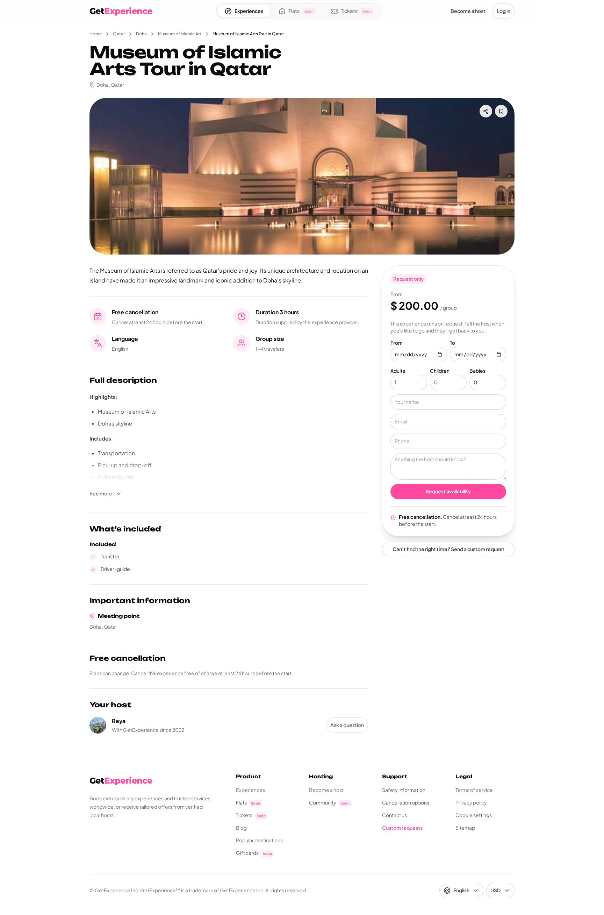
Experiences (250, 790)
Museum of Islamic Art (179, 33)
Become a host (326, 790)
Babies (477, 370)
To (452, 342)
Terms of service (474, 790)
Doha (141, 33)
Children (440, 370)
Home (95, 33)
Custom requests (402, 827)
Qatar (119, 33)
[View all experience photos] (302, 176)
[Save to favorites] (501, 111)
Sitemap (465, 827)
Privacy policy (471, 802)
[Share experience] (486, 111)
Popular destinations (259, 840)
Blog (241, 827)
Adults (397, 370)
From (396, 342)
